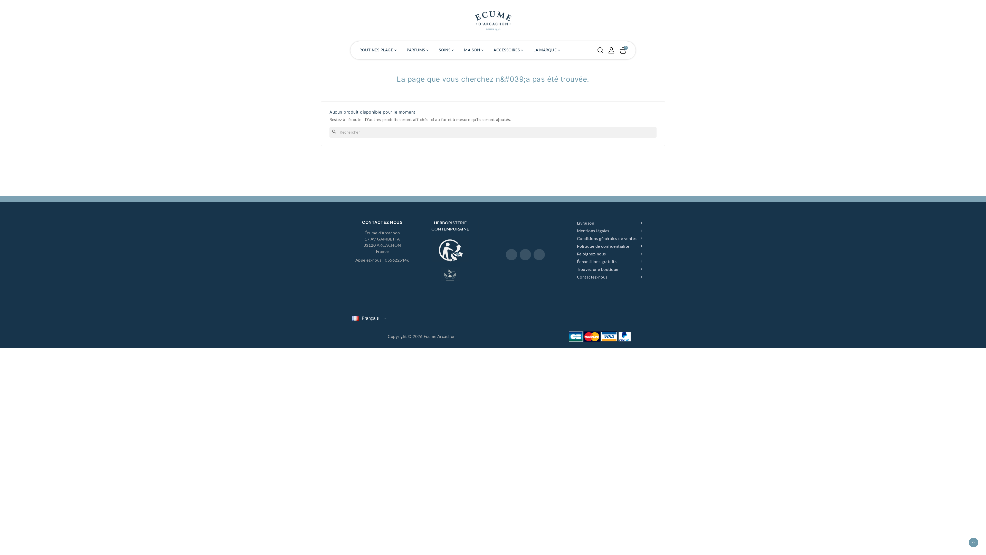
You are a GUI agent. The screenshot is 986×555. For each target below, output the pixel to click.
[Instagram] (525, 254)
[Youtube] (539, 254)
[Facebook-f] (511, 254)
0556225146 (397, 260)
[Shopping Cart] (623, 50)
